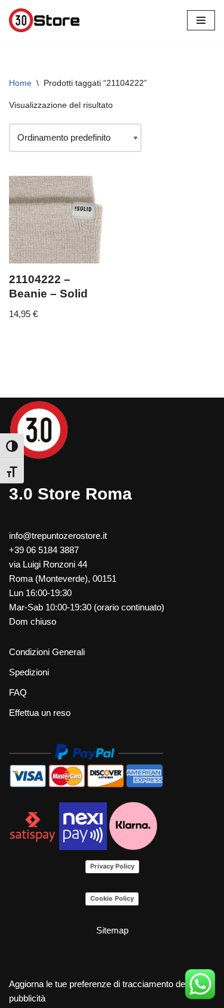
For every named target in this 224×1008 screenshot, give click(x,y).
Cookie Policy (112, 898)
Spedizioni (29, 672)
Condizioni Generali (47, 652)
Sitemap (112, 930)
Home (20, 83)
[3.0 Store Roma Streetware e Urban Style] (45, 20)
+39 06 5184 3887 (44, 550)
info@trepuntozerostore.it (58, 536)
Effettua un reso (39, 713)
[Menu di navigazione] (201, 20)
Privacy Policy (112, 866)
